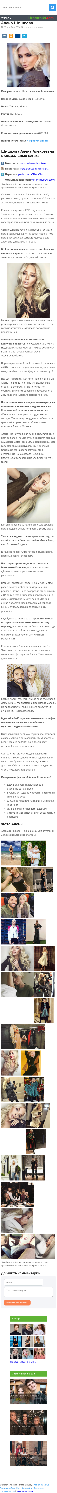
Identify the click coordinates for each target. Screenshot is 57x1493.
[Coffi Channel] (16, 1346)
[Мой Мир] (17, 35)
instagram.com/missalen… (34, 168)
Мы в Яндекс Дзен (25, 1491)
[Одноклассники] (10, 35)
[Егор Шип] (39, 1346)
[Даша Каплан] (16, 1358)
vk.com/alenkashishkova (32, 163)
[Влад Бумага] (16, 1334)
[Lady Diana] (28, 1334)
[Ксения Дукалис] (39, 1358)
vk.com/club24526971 (43, 179)
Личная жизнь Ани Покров (25, 1395)
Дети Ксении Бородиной (24, 1457)
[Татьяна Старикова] (28, 1346)
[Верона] (39, 1334)
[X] (24, 35)
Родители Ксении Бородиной (27, 1426)
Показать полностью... (23, 1361)
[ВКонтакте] (4, 35)
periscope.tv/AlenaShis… (31, 174)
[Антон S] (28, 1358)
